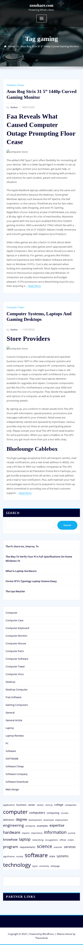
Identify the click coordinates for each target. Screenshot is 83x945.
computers (37, 812)
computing (53, 813)
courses (64, 812)
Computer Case (14, 620)
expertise (56, 825)
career (31, 804)
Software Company (17, 774)
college (58, 804)
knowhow (10, 839)
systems (63, 856)
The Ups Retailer (15, 591)
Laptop (10, 728)
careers (40, 805)
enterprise (30, 825)
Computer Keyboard (17, 628)
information (55, 832)
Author (12, 107)
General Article (14, 720)
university (44, 866)
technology (17, 864)
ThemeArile (41, 938)
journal (71, 833)
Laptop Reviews (15, 735)
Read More (34, 286)
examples (42, 825)
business (21, 804)
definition (8, 819)
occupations (51, 839)
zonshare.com (41, 5)
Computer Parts (15, 651)
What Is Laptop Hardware (21, 571)
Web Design (12, 789)
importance (36, 832)
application (9, 804)
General (10, 712)
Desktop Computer (17, 689)
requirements (27, 847)
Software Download (17, 781)
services (70, 847)
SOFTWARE (12, 758)
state (52, 856)
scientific (58, 847)
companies (71, 804)
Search (12, 513)
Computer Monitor (16, 635)
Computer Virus (15, 674)
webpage (55, 866)
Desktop (10, 682)
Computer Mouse (16, 643)
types (35, 866)
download (48, 819)
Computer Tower (16, 307)
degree (21, 819)
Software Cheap (15, 85)
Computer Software (17, 658)
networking (37, 839)
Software (11, 751)
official (62, 840)
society (19, 856)
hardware (11, 832)
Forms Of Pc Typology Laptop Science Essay (31, 581)
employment (61, 820)
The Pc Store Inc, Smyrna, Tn (22, 546)
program (10, 846)
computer (15, 811)
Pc (7, 743)
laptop (24, 839)
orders (71, 839)
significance (9, 856)
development (35, 819)
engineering (13, 825)
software (36, 855)
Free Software (13, 697)
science (44, 846)
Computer (11, 612)
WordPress (48, 934)
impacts (26, 832)
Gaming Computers (17, 705)
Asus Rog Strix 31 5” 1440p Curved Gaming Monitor (50, 46)
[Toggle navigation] (41, 18)
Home (11, 46)
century (49, 804)
